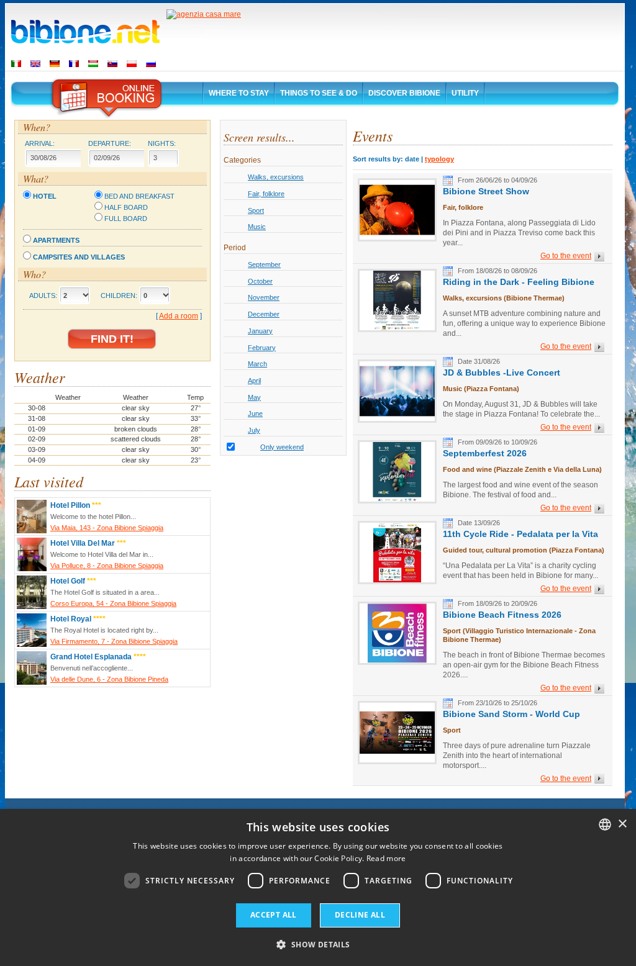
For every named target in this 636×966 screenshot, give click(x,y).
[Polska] (132, 63)
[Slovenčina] (112, 63)
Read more (386, 858)
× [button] (622, 824)
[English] (35, 63)
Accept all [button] (273, 915)
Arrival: (40, 143)
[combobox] (605, 824)
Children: (119, 295)
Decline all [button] (360, 915)
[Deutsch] (55, 63)
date (412, 159)
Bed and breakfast (139, 196)
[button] (318, 944)
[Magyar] (93, 63)
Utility (465, 93)
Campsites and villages (79, 257)
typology (439, 159)
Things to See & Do (318, 93)
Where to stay (239, 93)
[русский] (151, 63)
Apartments (56, 240)
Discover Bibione (404, 93)
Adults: (43, 295)
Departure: (109, 143)
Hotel (45, 196)
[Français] (74, 63)
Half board (126, 207)
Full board (125, 218)
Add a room (178, 316)
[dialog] (318, 887)
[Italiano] (16, 63)
